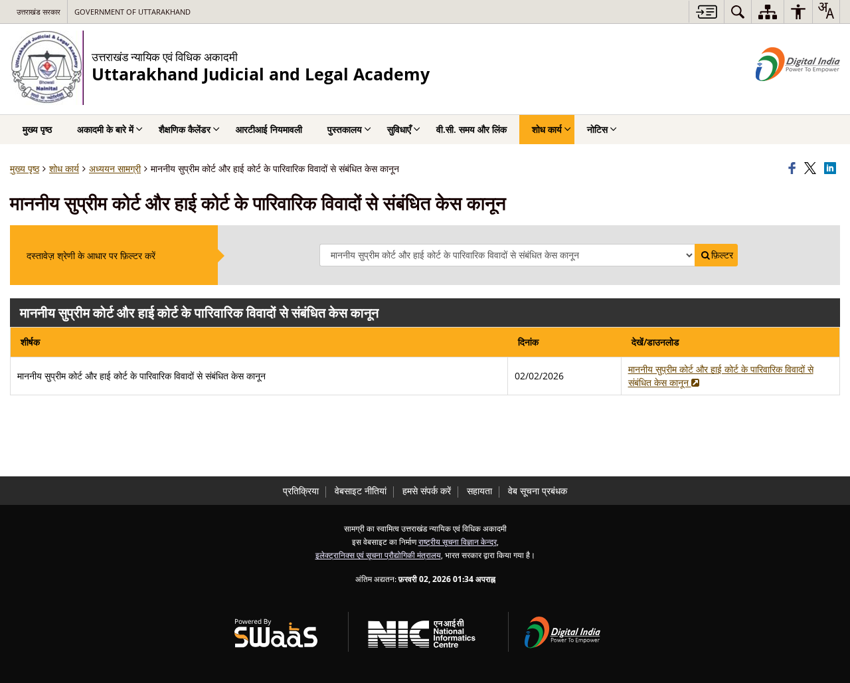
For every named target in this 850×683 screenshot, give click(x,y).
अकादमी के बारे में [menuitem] (105, 129)
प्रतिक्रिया (301, 490)
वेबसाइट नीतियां (360, 490)
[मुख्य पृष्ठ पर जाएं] (706, 12)
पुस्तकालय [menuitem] (344, 129)
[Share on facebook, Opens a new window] (794, 169)
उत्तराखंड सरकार (38, 12)
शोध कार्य (64, 168)
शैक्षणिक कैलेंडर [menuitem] (185, 129)
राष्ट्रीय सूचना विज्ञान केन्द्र (457, 541)
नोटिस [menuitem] (597, 129)
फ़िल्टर (722, 255)
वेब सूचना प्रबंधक (537, 490)
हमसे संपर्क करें (426, 490)
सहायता (479, 490)
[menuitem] (737, 11)
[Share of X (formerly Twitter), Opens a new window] (812, 169)
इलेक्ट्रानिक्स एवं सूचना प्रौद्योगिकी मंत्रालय (378, 554)
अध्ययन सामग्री (115, 168)
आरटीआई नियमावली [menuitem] (269, 129)
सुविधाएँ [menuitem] (399, 129)
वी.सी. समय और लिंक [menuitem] (471, 129)
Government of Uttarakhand (132, 12)
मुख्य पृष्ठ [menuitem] (37, 129)
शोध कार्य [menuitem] (547, 129)
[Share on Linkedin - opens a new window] (832, 169)
